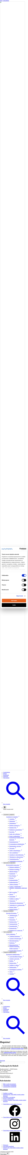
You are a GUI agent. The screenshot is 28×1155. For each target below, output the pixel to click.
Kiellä (14, 605)
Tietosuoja (5, 776)
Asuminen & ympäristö (9, 814)
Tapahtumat (6, 775)
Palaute (5, 773)
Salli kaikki (14, 600)
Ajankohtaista (6, 772)
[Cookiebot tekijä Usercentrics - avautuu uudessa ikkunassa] (19, 549)
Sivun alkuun (4, 1154)
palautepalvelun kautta (10, 1052)
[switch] (24, 580)
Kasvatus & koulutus (8, 911)
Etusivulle (2, 1060)
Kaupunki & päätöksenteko (10, 952)
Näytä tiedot (19, 596)
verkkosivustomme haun (17, 1048)
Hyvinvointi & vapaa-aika (9, 862)
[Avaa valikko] (0, 812)
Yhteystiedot (6, 777)
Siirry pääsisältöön (4, 0)
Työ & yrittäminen (8, 932)
